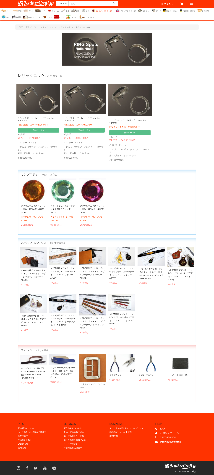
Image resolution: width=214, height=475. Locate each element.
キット (8, 11)
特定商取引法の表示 (73, 447)
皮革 (19, 11)
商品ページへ (38, 130)
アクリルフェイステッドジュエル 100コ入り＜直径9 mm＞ (33, 209)
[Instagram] (19, 468)
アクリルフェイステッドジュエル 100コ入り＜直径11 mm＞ (62, 209)
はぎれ (49, 17)
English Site (23, 443)
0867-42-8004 (168, 437)
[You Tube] (46, 468)
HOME (20, 27)
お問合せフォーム (169, 433)
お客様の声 (23, 436)
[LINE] (54, 468)
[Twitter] (36, 468)
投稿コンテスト (25, 439)
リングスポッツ (67, 27)
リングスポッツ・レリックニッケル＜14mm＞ (128, 121)
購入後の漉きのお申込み (75, 439)
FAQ (162, 428)
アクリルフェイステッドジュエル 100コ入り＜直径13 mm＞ (92, 209)
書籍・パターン (34, 17)
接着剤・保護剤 (189, 11)
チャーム (55, 11)
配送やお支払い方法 (73, 428)
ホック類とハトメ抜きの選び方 (32, 432)
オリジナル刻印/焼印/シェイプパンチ (126, 428)
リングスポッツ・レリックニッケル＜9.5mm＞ (36, 119)
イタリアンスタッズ (128, 11)
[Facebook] (28, 468)
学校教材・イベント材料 (120, 432)
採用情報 (22, 447)
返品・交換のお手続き (74, 432)
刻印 (77, 11)
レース (42, 11)
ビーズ (158, 11)
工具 (67, 11)
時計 (8, 17)
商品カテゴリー (32, 27)
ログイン (166, 4)
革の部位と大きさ (26, 428)
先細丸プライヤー (147, 375)
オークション (89, 17)
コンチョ (145, 11)
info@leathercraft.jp (170, 441)
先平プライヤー (116, 375)
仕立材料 (205, 11)
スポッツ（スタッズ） (104, 11)
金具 (87, 11)
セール (61, 17)
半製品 (18, 17)
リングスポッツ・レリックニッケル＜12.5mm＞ (82, 119)
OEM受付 (113, 436)
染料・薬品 (172, 11)
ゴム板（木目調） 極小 (178, 375)
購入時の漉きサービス (74, 436)
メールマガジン (71, 443)
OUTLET (74, 17)
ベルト (30, 11)
